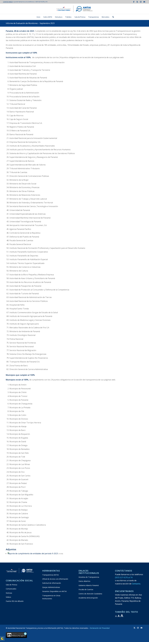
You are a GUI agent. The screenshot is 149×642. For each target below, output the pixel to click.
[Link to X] (137, 2)
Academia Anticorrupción (88, 598)
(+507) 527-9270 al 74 (41, 2)
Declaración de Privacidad (100, 628)
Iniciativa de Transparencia (89, 577)
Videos (8, 597)
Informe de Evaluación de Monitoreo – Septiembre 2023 (30, 23)
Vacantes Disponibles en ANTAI (54, 591)
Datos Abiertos (84, 581)
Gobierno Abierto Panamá (89, 585)
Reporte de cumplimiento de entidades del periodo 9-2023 (33, 553)
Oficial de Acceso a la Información (55, 579)
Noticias (9, 593)
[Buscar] (112, 17)
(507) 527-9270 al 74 (123, 577)
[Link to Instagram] (140, 2)
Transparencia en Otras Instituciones (51, 597)
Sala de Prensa (11, 585)
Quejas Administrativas (51, 587)
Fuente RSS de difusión (15, 601)
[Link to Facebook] (133, 2)
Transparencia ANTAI (50, 575)
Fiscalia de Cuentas (86, 589)
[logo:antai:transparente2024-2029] (74, 9)
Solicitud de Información (51, 583)
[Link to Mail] (144, 2)
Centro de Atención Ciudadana (90, 594)
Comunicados (11, 589)
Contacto (136, 583)
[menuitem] (38, 17)
